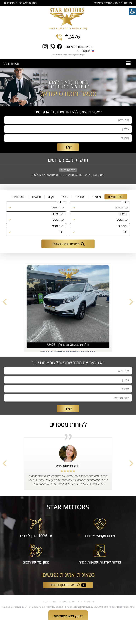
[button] (86, 50)
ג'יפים (64, 197)
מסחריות (80, 197)
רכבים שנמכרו (49, 601)
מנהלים (36, 197)
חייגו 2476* (89, 601)
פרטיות (97, 197)
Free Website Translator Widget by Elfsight (68, 55)
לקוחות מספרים (67, 601)
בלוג (80, 601)
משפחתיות (18, 197)
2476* (72, 36)
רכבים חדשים (116, 197)
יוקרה (51, 197)
